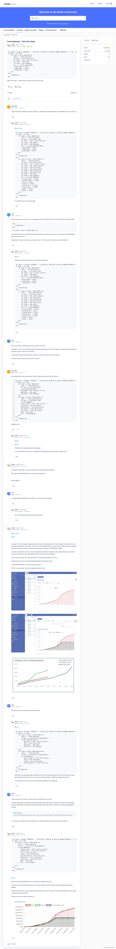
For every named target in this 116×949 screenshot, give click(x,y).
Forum (13, 4)
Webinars (63, 30)
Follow (19, 87)
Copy (74, 52)
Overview (7, 35)
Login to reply (16, 98)
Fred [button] (17, 444)
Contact (100, 4)
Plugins (41, 30)
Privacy (92, 4)
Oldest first (73, 92)
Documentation (51, 30)
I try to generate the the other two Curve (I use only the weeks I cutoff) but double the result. (43, 815)
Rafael (13, 44)
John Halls (14, 106)
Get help (20, 30)
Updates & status (31, 30)
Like (11, 87)
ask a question (64, 24)
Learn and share (9, 30)
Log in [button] (108, 3)
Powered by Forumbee (109, 947)
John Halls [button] (15, 533)
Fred (12, 214)
